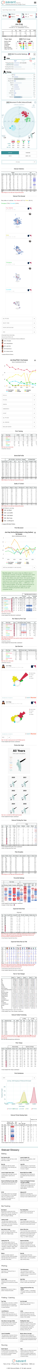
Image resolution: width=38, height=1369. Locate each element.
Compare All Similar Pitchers (7, 354)
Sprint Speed (4, 1349)
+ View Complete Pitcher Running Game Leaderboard (12, 1142)
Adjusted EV (23, 1192)
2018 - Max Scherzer (8, 348)
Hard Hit (22, 1164)
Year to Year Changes (19, 974)
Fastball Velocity (4, 993)
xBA (2, 980)
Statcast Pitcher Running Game (19, 1115)
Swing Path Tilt (5, 1240)
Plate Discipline (19, 852)
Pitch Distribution (19, 1073)
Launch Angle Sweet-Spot (7, 1172)
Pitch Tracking (19, 431)
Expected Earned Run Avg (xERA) (27, 1288)
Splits (10, 156)
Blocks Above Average (26, 1333)
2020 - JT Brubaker (7, 340)
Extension (3, 1287)
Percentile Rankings (19, 878)
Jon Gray (19, 24)
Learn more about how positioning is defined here (10, 1039)
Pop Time (3, 1301)
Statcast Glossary (10, 1149)
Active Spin (4, 1279)
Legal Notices (24, 1364)
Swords (22, 1253)
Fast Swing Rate (24, 1210)
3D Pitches (6, 46)
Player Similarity (7, 47)
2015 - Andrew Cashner (8, 351)
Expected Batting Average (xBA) (9, 1181)
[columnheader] (3, 173)
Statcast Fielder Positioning (19, 1015)
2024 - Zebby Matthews (8, 343)
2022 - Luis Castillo (8, 513)
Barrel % (2, 991)
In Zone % (3, 997)
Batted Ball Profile (19, 455)
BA (1, 979)
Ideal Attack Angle (5, 1229)
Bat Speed (3, 1210)
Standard (28, 152)
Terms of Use (7, 1364)
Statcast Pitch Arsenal (19, 196)
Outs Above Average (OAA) (8, 1321)
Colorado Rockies (21, 27)
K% (1, 1006)
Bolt (21, 1349)
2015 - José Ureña (7, 346)
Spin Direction (19, 646)
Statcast (10, 152)
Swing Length (5, 1219)
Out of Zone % (3, 998)
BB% (2, 1008)
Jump (21, 1311)
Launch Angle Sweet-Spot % (6, 989)
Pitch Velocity (4, 1269)
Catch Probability (6, 1333)
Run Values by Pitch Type (19, 619)
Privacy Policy (16, 1364)
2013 (12, 27)
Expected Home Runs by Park (19, 942)
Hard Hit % (3, 987)
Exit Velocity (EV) (5, 1157)
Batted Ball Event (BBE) (26, 1172)
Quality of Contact (19, 483)
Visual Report (7, 44)
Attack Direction (24, 1229)
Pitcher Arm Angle (19, 745)
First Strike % (3, 1002)
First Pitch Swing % (4, 1004)
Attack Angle (23, 1219)
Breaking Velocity (4, 994)
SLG (2, 981)
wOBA (2, 984)
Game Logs (27, 156)
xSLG (2, 983)
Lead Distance (5, 1311)
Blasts (3, 1253)
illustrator (6, 43)
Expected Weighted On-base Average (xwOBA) (28, 1181)
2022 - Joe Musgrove (9, 520)
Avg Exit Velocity (4, 988)
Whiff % (2, 1001)
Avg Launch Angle (4, 992)
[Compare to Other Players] (29, 53)
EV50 (2, 1192)
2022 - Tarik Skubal (8, 515)
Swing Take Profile (8, 49)
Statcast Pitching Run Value (19, 820)
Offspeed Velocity (4, 996)
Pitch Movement (19, 528)
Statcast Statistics (19, 169)
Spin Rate (22, 1279)
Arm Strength (23, 1301)
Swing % (2, 1005)
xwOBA (2, 985)
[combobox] (19, 10)
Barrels (3, 1164)
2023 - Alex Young (8, 518)
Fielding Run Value (24, 1321)
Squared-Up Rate (24, 1240)
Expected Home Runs (19, 909)
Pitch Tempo (19, 1043)
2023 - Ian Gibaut (8, 510)
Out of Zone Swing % (5, 1000)
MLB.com (32, 1364)
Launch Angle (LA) (24, 1157)
